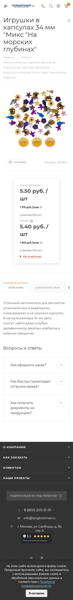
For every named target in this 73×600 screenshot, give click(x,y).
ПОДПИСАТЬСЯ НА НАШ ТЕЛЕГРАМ (33, 495)
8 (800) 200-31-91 (37, 510)
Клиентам (12, 467)
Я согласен (36, 593)
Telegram (41, 557)
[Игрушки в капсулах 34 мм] (36, 119)
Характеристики (47, 287)
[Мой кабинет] (58, 6)
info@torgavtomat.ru (39, 518)
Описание (15, 287)
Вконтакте (31, 557)
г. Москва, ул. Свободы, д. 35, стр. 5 (39, 528)
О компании (14, 447)
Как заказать (15, 457)
